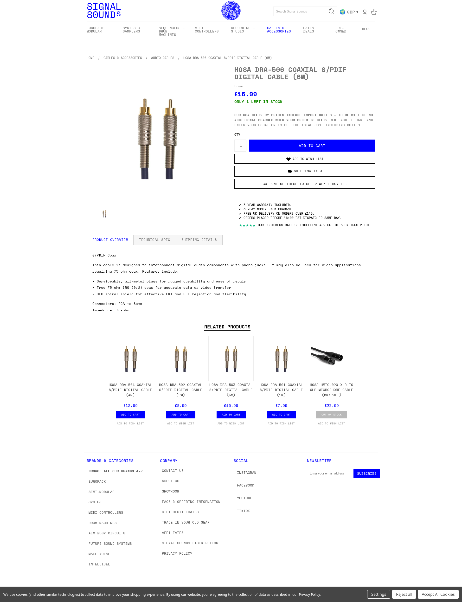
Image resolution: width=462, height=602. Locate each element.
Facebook (245, 485)
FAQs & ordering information (191, 501)
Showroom (170, 491)
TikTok (243, 510)
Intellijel (99, 564)
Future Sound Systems (110, 543)
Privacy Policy (177, 553)
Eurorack (97, 481)
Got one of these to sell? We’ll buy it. (305, 183)
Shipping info (308, 170)
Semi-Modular (102, 491)
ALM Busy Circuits (107, 533)
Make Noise (99, 553)
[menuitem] (100, 31)
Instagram (247, 472)
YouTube (244, 497)
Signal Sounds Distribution (190, 542)
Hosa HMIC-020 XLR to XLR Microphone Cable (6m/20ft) (331, 389)
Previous (449, 587)
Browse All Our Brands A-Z (116, 471)
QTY (237, 134)
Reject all (404, 594)
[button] (304, 159)
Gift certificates (180, 511)
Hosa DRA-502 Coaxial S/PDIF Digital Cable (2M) (180, 389)
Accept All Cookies (438, 594)
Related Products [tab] (227, 326)
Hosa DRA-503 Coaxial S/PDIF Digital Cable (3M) (231, 389)
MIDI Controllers (106, 512)
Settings (378, 594)
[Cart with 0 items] (374, 12)
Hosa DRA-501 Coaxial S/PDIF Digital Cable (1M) (281, 389)
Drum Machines (103, 522)
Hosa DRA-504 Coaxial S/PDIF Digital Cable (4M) (130, 389)
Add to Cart (130, 414)
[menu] (231, 31)
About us (170, 480)
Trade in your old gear (186, 522)
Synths (95, 502)
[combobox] (305, 11)
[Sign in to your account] (365, 12)
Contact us (173, 470)
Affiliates (173, 532)
